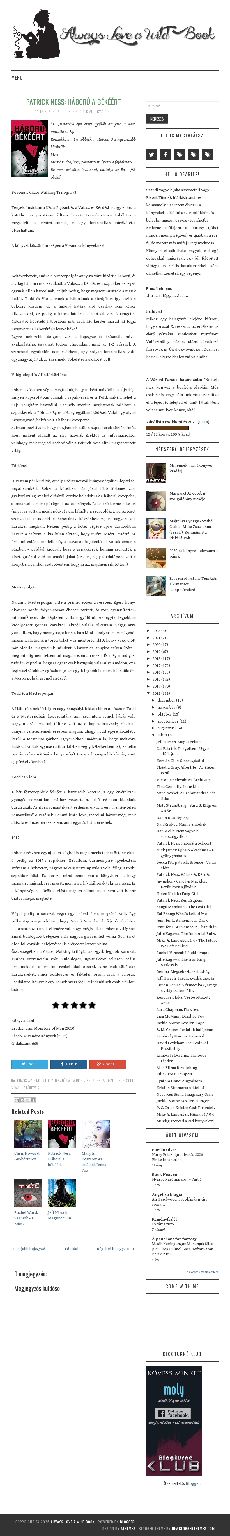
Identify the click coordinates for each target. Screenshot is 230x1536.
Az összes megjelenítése (203, 1272)
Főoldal (72, 1248)
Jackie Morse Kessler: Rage (180, 1023)
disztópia (62, 1080)
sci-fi (130, 1080)
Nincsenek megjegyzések (91, 111)
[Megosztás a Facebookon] (33, 1100)
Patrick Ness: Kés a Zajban (179, 900)
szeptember (169, 721)
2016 (157, 672)
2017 (157, 665)
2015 (157, 679)
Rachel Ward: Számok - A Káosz (26, 1218)
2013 (157, 693)
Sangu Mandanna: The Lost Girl (184, 907)
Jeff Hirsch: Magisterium (179, 741)
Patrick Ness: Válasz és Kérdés (183, 874)
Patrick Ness (81, 1080)
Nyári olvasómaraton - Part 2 (177, 1179)
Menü (17, 77)
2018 (157, 658)
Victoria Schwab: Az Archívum (184, 779)
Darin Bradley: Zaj (173, 817)
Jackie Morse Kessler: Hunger (183, 1101)
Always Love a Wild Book (73, 1521)
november (167, 707)
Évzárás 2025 (163, 1224)
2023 (157, 630)
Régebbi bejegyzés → (115, 1248)
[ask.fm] (207, 154)
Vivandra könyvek (25, 1087)
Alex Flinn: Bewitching (177, 1067)
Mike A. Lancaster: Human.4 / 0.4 (185, 1114)
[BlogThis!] (22, 1100)
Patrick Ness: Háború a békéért (73, 101)
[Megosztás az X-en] (27, 1100)
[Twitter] (151, 154)
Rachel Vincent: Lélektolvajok (183, 952)
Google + (110, 1064)
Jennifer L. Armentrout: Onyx (182, 920)
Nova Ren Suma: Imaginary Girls (185, 1094)
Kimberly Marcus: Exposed (180, 1036)
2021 (157, 637)
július (163, 735)
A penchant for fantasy (174, 1239)
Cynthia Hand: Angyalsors (179, 1081)
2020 (157, 644)
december (167, 700)
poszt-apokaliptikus (108, 1080)
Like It (71, 1064)
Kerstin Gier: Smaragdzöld (180, 760)
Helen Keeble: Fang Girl (178, 893)
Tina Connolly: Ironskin (178, 786)
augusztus (166, 728)
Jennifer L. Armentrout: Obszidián (187, 927)
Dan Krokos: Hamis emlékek (181, 824)
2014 (157, 686)
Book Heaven (164, 1174)
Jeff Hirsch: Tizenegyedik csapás (185, 978)
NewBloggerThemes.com (193, 1528)
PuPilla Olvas (164, 1149)
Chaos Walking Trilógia (35, 1080)
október (165, 714)
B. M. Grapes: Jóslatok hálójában (185, 1029)
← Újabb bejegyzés (30, 1248)
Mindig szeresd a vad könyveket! (185, 1121)
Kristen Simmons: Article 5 (180, 1087)
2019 (157, 651)
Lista (203, 421)
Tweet (33, 1064)
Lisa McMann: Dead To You (180, 1016)
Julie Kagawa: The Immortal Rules (186, 933)
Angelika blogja (167, 1194)
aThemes (128, 1528)
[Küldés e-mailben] (17, 1100)
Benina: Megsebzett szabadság (183, 971)
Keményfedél (164, 1219)
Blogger (193, 1483)
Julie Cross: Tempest (174, 1074)
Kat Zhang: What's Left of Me (182, 913)
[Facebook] (165, 154)
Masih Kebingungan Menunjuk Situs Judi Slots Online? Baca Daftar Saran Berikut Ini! (182, 1249)
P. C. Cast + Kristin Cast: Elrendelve (187, 1107)
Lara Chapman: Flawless (178, 1009)
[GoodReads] (193, 154)
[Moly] (179, 154)
